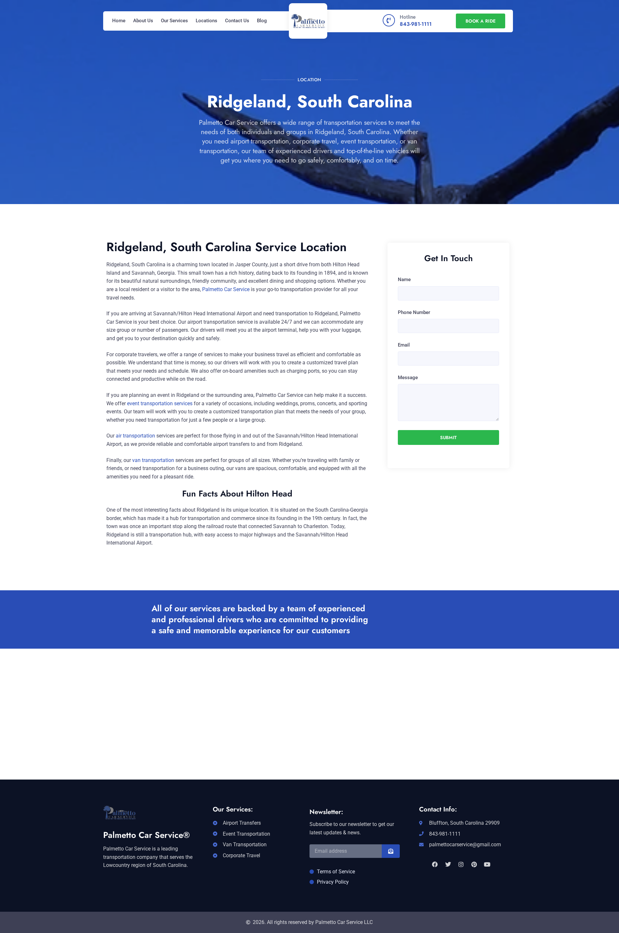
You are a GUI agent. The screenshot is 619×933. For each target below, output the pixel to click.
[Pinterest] (474, 864)
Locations (206, 21)
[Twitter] (448, 864)
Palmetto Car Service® (146, 835)
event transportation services (159, 403)
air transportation (134, 436)
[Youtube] (487, 864)
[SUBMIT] (391, 851)
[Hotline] (389, 20)
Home (118, 21)
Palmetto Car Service (226, 289)
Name (404, 279)
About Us (143, 21)
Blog (262, 21)
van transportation (153, 460)
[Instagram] (461, 864)
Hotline (408, 17)
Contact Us (237, 21)
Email (404, 345)
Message (408, 377)
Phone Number (414, 312)
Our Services (174, 21)
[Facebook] (435, 864)
